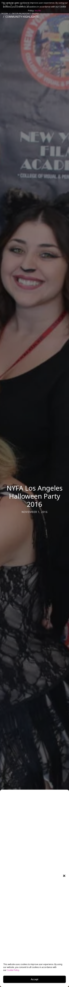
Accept (34, 979)
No (39, 10)
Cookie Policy (13, 970)
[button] (64, 875)
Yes (36, 10)
